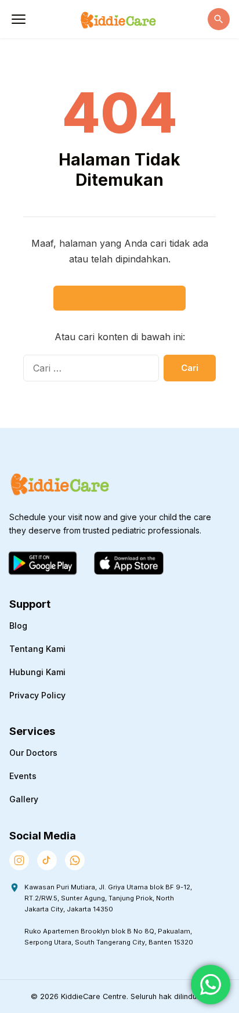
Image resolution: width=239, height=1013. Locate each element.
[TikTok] (47, 860)
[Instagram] (19, 860)
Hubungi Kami (37, 672)
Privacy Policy (37, 695)
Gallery (23, 799)
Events (23, 776)
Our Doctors (33, 753)
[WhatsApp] (75, 860)
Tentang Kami (37, 649)
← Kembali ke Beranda (119, 298)
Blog (18, 625)
